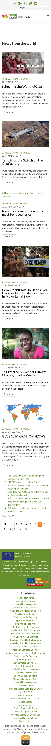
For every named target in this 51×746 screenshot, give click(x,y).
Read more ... (9, 112)
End (26, 529)
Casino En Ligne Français (25, 711)
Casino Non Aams (25, 598)
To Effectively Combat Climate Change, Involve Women (24, 373)
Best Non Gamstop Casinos (25, 627)
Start (6, 524)
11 (15, 529)
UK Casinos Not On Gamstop (25, 607)
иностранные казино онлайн (25, 698)
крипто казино (25, 695)
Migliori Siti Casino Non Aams (25, 669)
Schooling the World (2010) (22, 86)
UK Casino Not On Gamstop (25, 637)
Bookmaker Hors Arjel (25, 624)
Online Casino (25, 702)
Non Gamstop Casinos (25, 614)
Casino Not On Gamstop (25, 604)
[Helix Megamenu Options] (48, 16)
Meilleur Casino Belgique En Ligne (25, 689)
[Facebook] (15, 3)
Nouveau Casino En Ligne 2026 (25, 715)
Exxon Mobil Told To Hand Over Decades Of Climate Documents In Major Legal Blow (25, 293)
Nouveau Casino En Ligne (25, 718)
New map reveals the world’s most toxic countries (22, 212)
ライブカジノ (25, 692)
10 (9, 529)
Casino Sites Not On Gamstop (25, 630)
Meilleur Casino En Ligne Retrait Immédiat (25, 653)
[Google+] (20, 3)
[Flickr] (35, 3)
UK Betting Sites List (25, 659)
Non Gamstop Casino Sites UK (25, 633)
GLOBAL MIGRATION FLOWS (23, 436)
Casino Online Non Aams (25, 646)
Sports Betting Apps (25, 620)
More (25, 742)
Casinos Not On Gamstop (26, 617)
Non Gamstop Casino (25, 601)
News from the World (17, 79)
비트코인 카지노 (25, 721)
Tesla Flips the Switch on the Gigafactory (22, 161)
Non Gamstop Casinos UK (25, 663)
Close (25, 738)
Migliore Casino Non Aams (25, 679)
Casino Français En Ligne (25, 708)
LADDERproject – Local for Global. (23, 482)
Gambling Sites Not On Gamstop (25, 611)
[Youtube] (30, 3)
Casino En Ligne (25, 705)
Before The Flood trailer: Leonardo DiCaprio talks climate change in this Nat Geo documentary (28, 501)
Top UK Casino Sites (25, 666)
